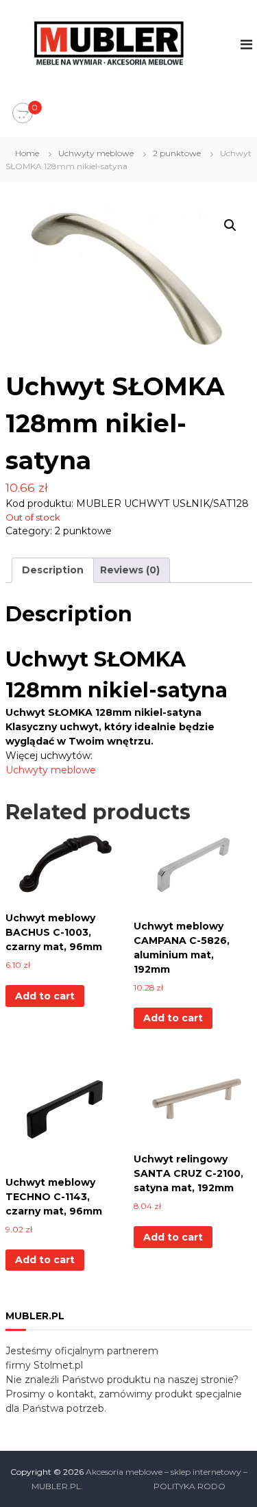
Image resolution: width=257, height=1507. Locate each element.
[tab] (53, 570)
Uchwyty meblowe (96, 153)
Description (53, 570)
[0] (22, 114)
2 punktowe (177, 153)
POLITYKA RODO (189, 1486)
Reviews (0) (130, 570)
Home (27, 153)
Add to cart (45, 996)
